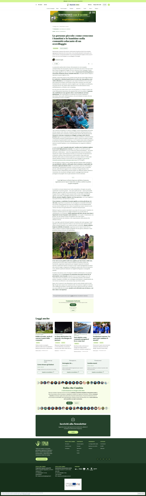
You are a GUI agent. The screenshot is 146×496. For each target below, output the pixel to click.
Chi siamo (67, 444)
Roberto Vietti (38, 350)
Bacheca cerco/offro (93, 446)
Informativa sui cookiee (26, 493)
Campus (90, 448)
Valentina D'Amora (77, 351)
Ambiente (77, 343)
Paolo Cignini (95, 350)
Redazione (57, 350)
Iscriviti (73, 432)
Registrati (73, 304)
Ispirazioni (56, 29)
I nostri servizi (68, 446)
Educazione (55, 48)
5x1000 (101, 446)
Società (38, 342)
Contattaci (67, 448)
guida (72, 295)
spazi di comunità (63, 48)
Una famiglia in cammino (64, 29)
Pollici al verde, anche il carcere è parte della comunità (44, 338)
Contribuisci (103, 444)
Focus (78, 450)
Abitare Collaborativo (61, 31)
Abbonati (69, 403)
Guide (53, 31)
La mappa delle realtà (93, 444)
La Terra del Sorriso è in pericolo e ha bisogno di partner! (63, 338)
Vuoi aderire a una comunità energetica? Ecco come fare (81, 339)
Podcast (78, 446)
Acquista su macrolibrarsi (47, 372)
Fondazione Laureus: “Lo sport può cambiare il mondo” (101, 338)
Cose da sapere (80, 444)
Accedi (104, 4)
